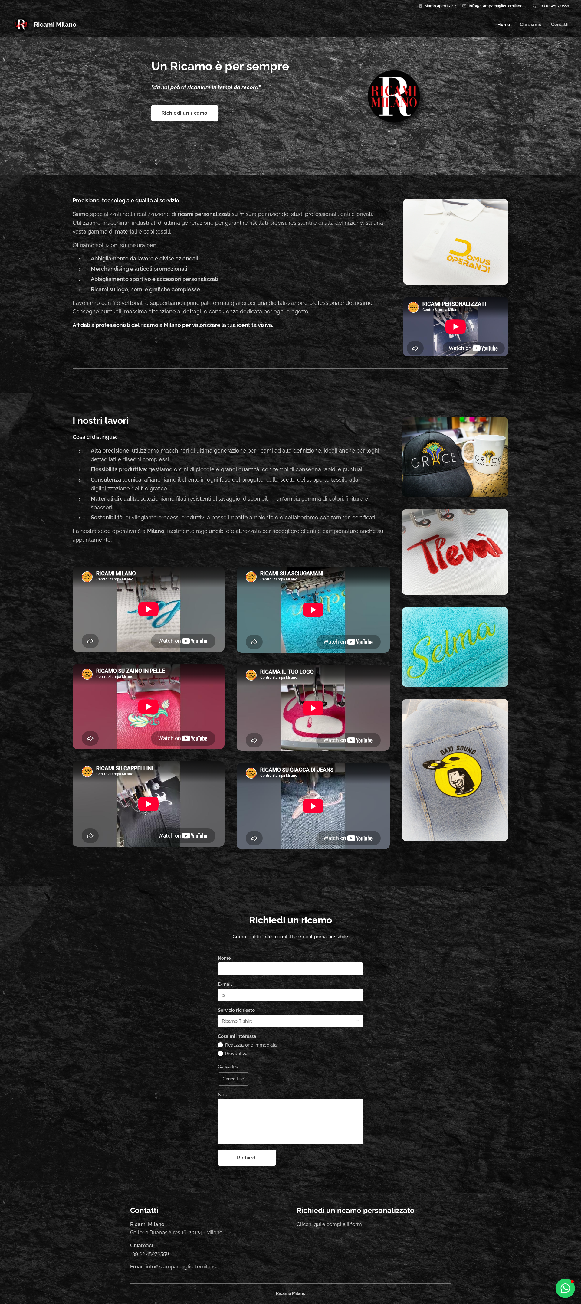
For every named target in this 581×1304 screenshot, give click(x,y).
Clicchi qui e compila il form (329, 1224)
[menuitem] (505, 24)
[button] (565, 1288)
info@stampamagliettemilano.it (497, 5)
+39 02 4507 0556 (554, 5)
